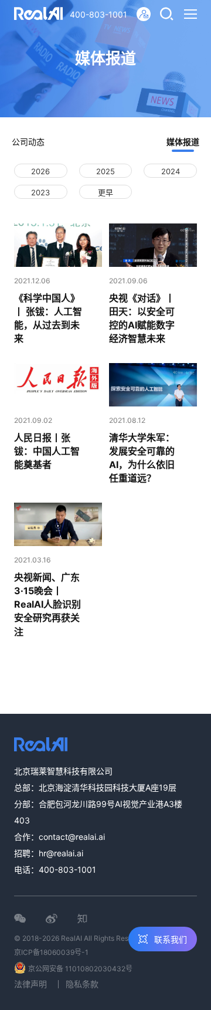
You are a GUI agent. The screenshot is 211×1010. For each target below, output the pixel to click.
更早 (105, 192)
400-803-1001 (98, 14)
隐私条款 (82, 984)
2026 (40, 171)
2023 (40, 192)
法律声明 (30, 984)
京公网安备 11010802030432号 (80, 968)
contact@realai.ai (72, 837)
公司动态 (28, 142)
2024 (170, 171)
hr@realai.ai (61, 853)
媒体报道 (182, 142)
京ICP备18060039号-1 (51, 952)
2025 (105, 171)
